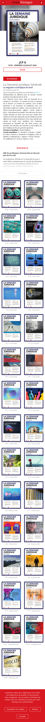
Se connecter (12, 79)
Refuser (35, 709)
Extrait (22, 70)
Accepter (22, 716)
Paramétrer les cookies (15, 709)
